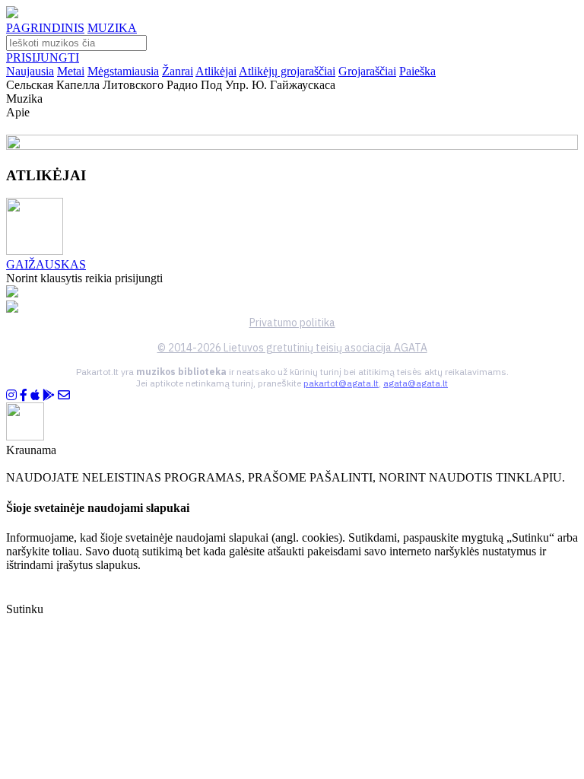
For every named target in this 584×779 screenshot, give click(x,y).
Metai (70, 71)
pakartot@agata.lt (341, 383)
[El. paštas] (64, 395)
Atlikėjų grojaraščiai (287, 71)
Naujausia (30, 71)
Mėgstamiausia (123, 71)
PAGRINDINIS (45, 27)
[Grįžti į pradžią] (12, 14)
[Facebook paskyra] (23, 395)
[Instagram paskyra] (11, 395)
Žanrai (177, 71)
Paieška (417, 71)
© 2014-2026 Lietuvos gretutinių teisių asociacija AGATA (292, 348)
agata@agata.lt (415, 383)
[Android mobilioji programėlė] (49, 395)
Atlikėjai (215, 71)
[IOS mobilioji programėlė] (35, 395)
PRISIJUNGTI (42, 57)
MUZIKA (112, 27)
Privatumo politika (292, 322)
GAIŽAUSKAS (46, 264)
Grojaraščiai (367, 71)
